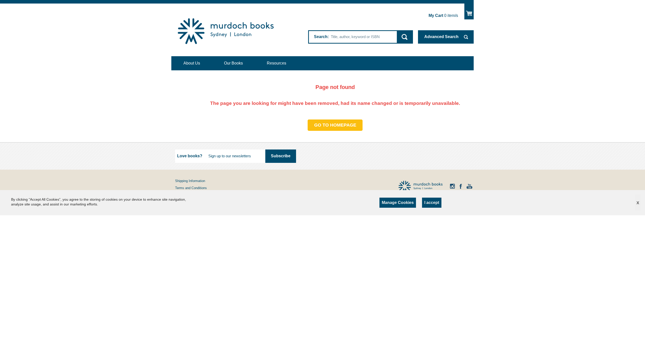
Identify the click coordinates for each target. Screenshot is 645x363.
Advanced (441, 37)
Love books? (189, 156)
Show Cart (469, 11)
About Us (191, 63)
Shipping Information (190, 181)
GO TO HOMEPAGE (335, 125)
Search (321, 37)
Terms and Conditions (191, 188)
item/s (443, 15)
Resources (276, 63)
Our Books (233, 63)
